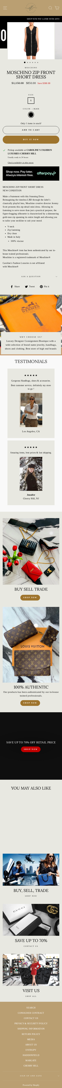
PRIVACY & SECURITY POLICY (31, 1023)
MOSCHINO (31, 68)
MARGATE (30, 1060)
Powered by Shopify (31, 1085)
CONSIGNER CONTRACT (31, 1013)
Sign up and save (31, 1076)
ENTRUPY (31, 1050)
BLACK (31, 115)
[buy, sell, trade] (31, 870)
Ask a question (31, 276)
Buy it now (31, 139)
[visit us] (31, 970)
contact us (31, 946)
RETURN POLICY (31, 1034)
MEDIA (31, 1039)
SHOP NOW (31, 749)
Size (31, 95)
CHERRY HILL (31, 1066)
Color (31, 109)
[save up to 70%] (31, 920)
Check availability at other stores (21, 163)
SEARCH (30, 1008)
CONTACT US (31, 1018)
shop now (30, 597)
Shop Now (30, 703)
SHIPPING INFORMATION (31, 1029)
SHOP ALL (31, 996)
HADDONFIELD (31, 1055)
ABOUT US (31, 1045)
